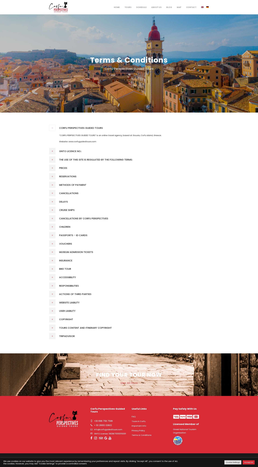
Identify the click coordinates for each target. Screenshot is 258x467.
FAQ (134, 416)
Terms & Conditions (141, 435)
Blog (169, 7)
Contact (191, 7)
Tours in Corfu (139, 421)
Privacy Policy (138, 430)
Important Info (139, 425)
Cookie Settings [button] (233, 462)
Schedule (141, 7)
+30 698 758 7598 (103, 421)
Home (117, 7)
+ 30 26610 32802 (103, 425)
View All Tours (129, 383)
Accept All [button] (248, 462)
